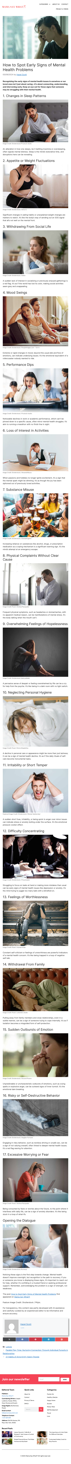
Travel (49, 1413)
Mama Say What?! (7, 1396)
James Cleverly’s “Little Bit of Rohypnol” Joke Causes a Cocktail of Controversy (24, 1434)
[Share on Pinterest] (35, 1339)
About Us (56, 4)
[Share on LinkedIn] (48, 1339)
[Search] (41, 1409)
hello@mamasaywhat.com (10, 1413)
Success (49, 1403)
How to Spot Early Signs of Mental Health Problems (33, 1294)
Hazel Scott (25, 1324)
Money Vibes (51, 1407)
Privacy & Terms (62, 9)
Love (48, 1416)
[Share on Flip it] (61, 1339)
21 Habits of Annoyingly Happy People (22, 1357)
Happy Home (51, 1400)
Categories (43, 4)
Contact (64, 4)
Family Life (50, 1394)
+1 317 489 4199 (6, 1418)
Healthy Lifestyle (52, 1397)
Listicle (9, 1347)
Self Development (52, 1410)
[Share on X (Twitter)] (9, 1339)
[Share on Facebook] (22, 1339)
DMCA (26, 1403)
